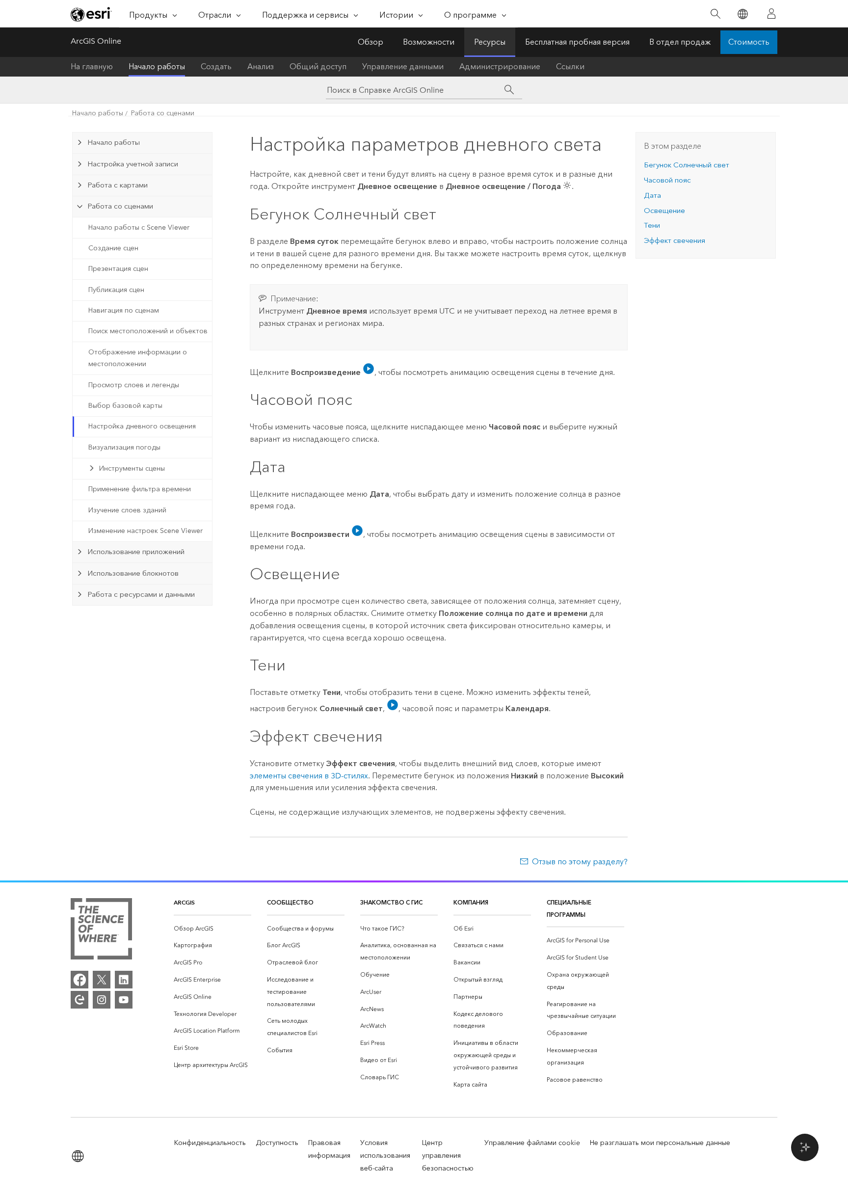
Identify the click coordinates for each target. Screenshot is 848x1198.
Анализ (260, 66)
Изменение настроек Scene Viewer (145, 531)
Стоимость (748, 42)
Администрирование (499, 66)
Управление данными (403, 66)
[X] (101, 979)
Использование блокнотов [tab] (133, 573)
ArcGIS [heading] (184, 902)
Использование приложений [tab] (136, 551)
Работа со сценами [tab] (120, 206)
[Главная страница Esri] (91, 14)
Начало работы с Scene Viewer (138, 227)
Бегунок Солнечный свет (686, 164)
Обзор (370, 42)
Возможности (428, 42)
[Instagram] (101, 1000)
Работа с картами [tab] (117, 185)
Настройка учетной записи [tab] (132, 164)
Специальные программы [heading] (569, 908)
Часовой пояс (667, 180)
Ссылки (570, 66)
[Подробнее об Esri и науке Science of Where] (101, 930)
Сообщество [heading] (290, 902)
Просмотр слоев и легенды (133, 385)
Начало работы (157, 66)
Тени (652, 225)
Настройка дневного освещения (142, 426)
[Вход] (771, 14)
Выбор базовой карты (125, 405)
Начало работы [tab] (113, 142)
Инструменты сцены (132, 468)
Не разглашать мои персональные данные (660, 1143)
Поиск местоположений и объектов (148, 331)
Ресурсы (489, 42)
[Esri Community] (79, 1000)
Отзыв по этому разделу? (580, 861)
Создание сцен (113, 248)
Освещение (664, 210)
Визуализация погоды (124, 447)
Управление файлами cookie (532, 1143)
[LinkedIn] (123, 979)
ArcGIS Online (96, 41)
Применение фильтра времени (139, 489)
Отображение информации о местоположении (137, 358)
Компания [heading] (470, 902)
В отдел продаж (680, 42)
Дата (652, 195)
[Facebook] (79, 979)
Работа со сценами (162, 113)
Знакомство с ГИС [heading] (391, 902)
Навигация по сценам (123, 310)
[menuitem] (212, 928)
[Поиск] (715, 13)
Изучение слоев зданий (127, 510)
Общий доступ (318, 66)
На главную (92, 66)
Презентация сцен (118, 269)
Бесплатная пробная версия (577, 42)
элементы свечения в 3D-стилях (309, 775)
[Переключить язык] (742, 13)
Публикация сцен (116, 290)
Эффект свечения (674, 240)
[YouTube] (123, 1000)
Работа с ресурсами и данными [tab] (141, 594)
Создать (216, 66)
